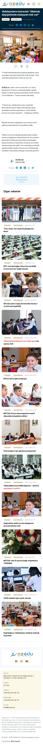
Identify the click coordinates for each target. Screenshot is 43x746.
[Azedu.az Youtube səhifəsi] (27, 661)
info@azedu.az (9, 707)
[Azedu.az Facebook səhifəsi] (16, 661)
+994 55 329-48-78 (11, 693)
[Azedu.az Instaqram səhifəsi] (21, 661)
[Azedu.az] (13, 4)
